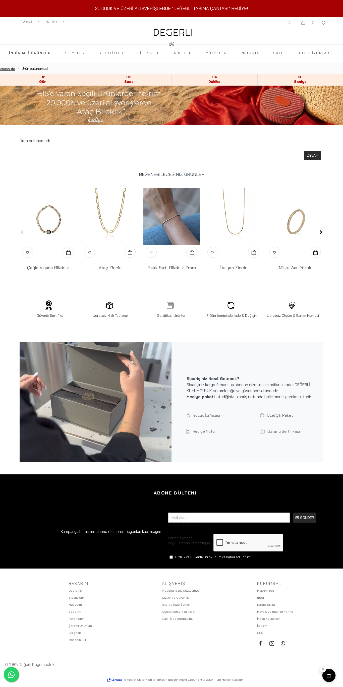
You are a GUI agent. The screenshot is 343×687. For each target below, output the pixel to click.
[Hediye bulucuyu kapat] (323, 669)
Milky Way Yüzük (295, 268)
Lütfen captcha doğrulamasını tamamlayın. (189, 540)
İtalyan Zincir (233, 268)
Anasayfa (7, 69)
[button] (22, 232)
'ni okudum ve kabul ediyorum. (213, 557)
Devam (312, 155)
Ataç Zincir (110, 268)
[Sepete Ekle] (68, 252)
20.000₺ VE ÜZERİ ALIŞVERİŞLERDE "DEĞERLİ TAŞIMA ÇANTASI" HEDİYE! (171, 8)
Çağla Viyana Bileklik (48, 268)
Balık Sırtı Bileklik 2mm (171, 268)
